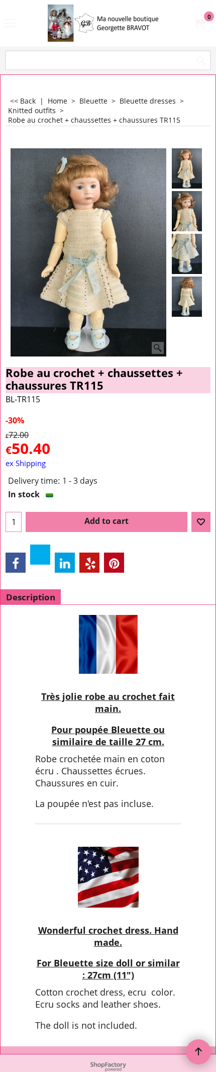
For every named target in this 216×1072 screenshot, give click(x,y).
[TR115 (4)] (186, 297)
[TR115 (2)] (186, 211)
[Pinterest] (114, 563)
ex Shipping (26, 463)
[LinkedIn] (65, 563)
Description (30, 597)
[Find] (201, 61)
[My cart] (198, 23)
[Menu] (10, 24)
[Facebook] (16, 563)
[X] (40, 555)
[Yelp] (89, 563)
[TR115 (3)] (186, 254)
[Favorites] (200, 521)
